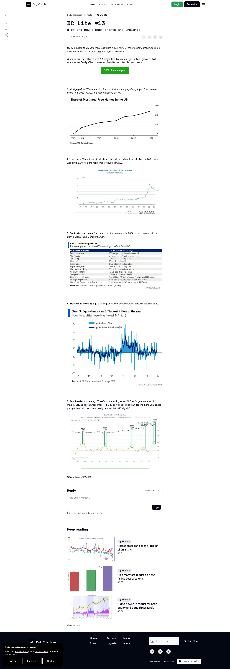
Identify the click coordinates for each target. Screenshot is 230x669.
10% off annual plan (115, 70)
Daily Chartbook (74, 15)
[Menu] (203, 4)
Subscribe (192, 4)
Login (177, 4)
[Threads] (168, 651)
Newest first (150, 490)
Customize (32, 660)
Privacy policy (22, 651)
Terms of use (41, 651)
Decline (51, 660)
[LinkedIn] (160, 651)
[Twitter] (152, 651)
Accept (13, 660)
